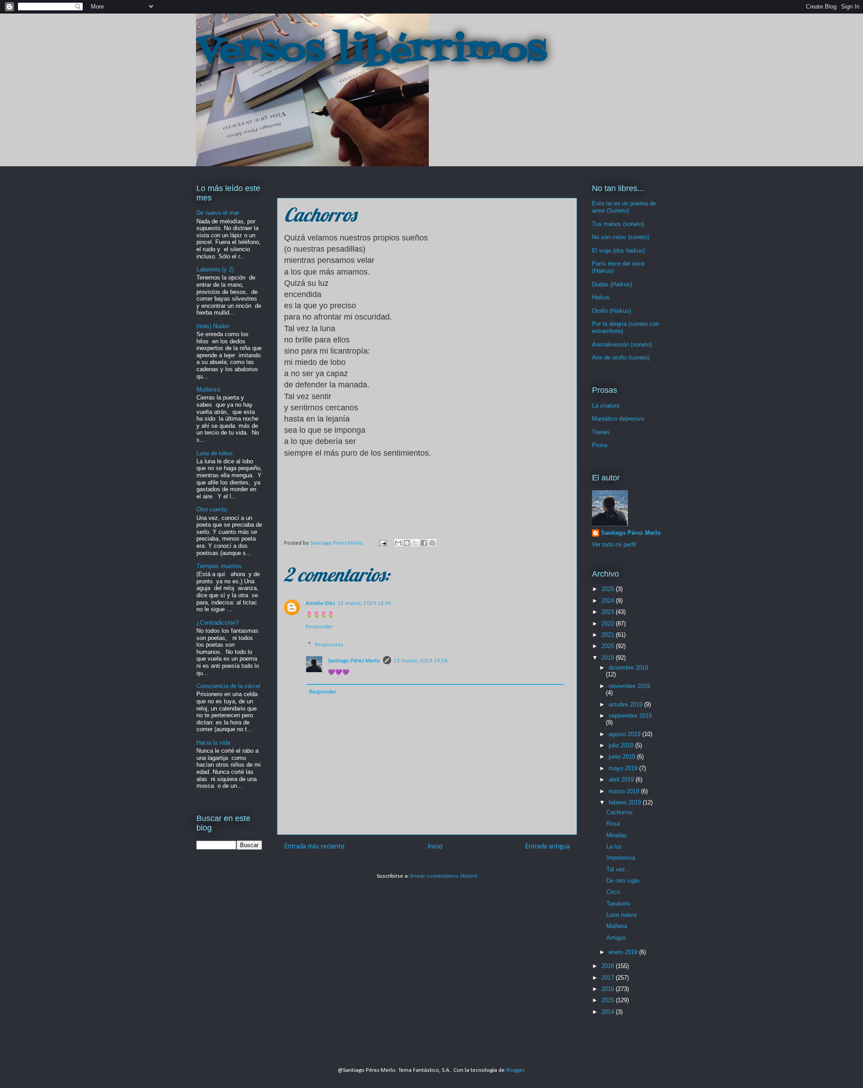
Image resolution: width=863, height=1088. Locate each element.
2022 (608, 623)
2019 (608, 657)
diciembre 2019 (628, 667)
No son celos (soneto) (620, 237)
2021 (608, 634)
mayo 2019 (624, 768)
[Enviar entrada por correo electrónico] (382, 543)
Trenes (601, 432)
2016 (608, 989)
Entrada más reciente (314, 846)
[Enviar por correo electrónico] (398, 542)
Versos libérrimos (371, 51)
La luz (614, 846)
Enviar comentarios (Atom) (443, 876)
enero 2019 (624, 952)
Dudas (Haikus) (612, 284)
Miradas (616, 835)
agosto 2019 (625, 734)
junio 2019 (623, 756)
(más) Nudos (213, 326)
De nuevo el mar (217, 212)
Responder (319, 627)
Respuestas (329, 645)
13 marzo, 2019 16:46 (364, 603)
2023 (608, 611)
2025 (608, 589)
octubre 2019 (626, 704)
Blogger (515, 1070)
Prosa (599, 445)
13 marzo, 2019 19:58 (421, 661)
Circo (613, 891)
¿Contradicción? (217, 622)
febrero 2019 (626, 802)
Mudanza (208, 389)
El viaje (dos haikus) (618, 250)
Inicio (435, 846)
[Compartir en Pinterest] (432, 542)
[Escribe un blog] (406, 542)
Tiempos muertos (219, 566)
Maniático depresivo (618, 418)
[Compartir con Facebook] (423, 542)
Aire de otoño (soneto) (620, 357)
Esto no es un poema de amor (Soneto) (624, 207)
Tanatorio (618, 903)
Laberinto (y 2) (215, 269)
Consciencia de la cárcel (228, 686)
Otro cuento (211, 509)
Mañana (616, 926)
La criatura (605, 405)
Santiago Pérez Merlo (354, 661)
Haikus (601, 297)
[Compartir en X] (415, 542)
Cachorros (619, 812)
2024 (608, 600)
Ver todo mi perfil (614, 544)
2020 (608, 646)
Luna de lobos (214, 453)
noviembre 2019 (629, 686)
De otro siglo (622, 880)
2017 (608, 977)
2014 (608, 1011)
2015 (608, 1000)
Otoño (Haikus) (611, 310)
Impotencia (620, 857)
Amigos (616, 937)
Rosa (613, 823)
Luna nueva (621, 914)
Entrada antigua (547, 846)
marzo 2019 (625, 791)
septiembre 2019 (630, 715)
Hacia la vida (213, 742)
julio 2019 (622, 745)
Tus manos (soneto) (618, 224)
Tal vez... (618, 869)
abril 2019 (622, 779)
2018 (608, 966)
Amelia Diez (320, 603)
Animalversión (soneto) (622, 344)
